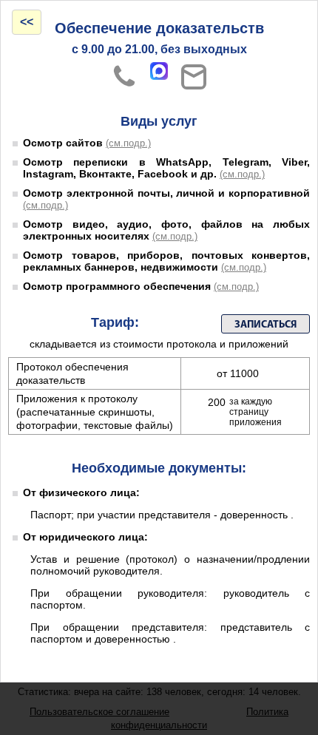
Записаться (265, 325)
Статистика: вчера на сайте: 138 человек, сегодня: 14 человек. (159, 691)
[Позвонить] (124, 77)
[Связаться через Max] (159, 71)
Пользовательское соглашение (99, 711)
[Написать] (194, 77)
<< (26, 22)
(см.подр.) (128, 143)
